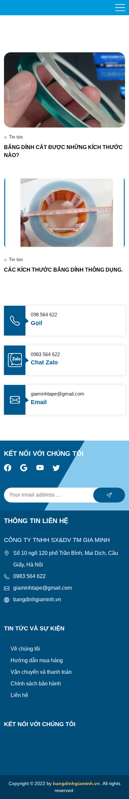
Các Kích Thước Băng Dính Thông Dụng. (63, 270)
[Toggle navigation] (120, 8)
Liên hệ (19, 695)
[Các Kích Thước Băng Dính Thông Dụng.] (64, 212)
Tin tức (16, 136)
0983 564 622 (29, 576)
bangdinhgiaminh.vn (37, 599)
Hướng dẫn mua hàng (37, 660)
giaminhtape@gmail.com (42, 588)
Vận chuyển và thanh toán (41, 672)
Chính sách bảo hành (36, 683)
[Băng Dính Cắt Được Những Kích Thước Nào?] (64, 89)
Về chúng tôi (25, 649)
